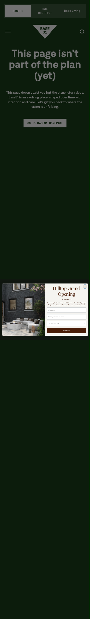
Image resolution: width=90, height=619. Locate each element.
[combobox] (66, 323)
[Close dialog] (85, 286)
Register (66, 330)
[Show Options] (84, 323)
